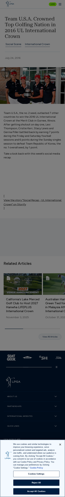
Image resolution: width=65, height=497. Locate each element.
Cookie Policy (36, 468)
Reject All (36, 483)
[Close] (60, 444)
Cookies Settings (36, 474)
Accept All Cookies (36, 491)
